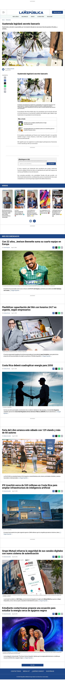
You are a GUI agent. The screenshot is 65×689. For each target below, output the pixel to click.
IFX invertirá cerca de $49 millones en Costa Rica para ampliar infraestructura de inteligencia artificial (29, 486)
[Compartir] (5, 92)
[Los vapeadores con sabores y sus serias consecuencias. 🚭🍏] (45, 199)
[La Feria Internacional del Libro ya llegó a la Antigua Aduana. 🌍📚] (20, 199)
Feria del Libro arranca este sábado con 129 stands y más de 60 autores (31, 431)
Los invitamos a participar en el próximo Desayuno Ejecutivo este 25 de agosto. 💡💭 (32, 213)
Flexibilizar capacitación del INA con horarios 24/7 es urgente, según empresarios (29, 308)
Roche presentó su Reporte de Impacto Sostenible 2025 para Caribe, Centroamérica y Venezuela (7, 214)
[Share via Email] (5, 89)
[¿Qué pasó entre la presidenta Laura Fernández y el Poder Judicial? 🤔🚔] (57, 199)
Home (3, 19)
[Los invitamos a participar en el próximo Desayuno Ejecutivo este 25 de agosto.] (32, 199)
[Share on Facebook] (5, 80)
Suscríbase (50, 671)
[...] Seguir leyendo (14, 290)
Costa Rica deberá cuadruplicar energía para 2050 (27, 365)
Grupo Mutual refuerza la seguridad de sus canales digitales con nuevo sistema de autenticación (32, 552)
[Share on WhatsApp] (5, 86)
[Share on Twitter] (5, 83)
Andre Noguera (7, 247)
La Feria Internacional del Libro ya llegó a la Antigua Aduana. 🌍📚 (19, 213)
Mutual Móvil (47, 599)
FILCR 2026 (8, 476)
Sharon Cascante (10, 68)
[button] (57, 12)
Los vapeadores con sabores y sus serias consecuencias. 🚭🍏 (45, 212)
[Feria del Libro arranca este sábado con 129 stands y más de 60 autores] (32, 456)
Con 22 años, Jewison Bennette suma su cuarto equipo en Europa (31, 242)
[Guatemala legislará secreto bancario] (32, 49)
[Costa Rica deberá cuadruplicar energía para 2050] (32, 389)
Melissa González (7, 436)
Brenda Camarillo (7, 491)
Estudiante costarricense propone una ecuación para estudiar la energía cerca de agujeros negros (28, 609)
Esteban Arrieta (7, 313)
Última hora (8, 19)
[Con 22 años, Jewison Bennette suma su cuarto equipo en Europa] (32, 268)
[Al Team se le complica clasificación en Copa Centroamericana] (21, 123)
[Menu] (4, 12)
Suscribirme (51, 163)
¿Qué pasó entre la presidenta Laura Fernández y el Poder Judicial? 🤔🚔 (57, 213)
